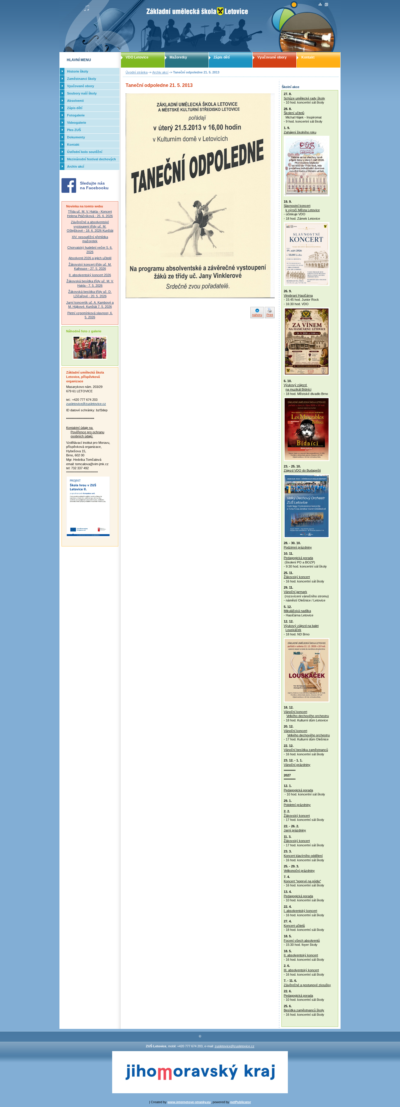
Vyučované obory (272, 57)
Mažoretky (178, 57)
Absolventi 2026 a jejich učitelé (90, 258)
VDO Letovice (137, 57)
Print (269, 315)
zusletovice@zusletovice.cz (86, 403)
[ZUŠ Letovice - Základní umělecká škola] (200, 26)
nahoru (257, 315)
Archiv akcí (160, 72)
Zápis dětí (221, 57)
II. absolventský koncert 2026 (90, 275)
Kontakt (307, 57)
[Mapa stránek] (320, 4)
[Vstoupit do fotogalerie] (90, 358)
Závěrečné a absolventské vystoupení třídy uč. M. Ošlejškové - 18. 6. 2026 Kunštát (90, 226)
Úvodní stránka (137, 72)
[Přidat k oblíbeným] (326, 4)
